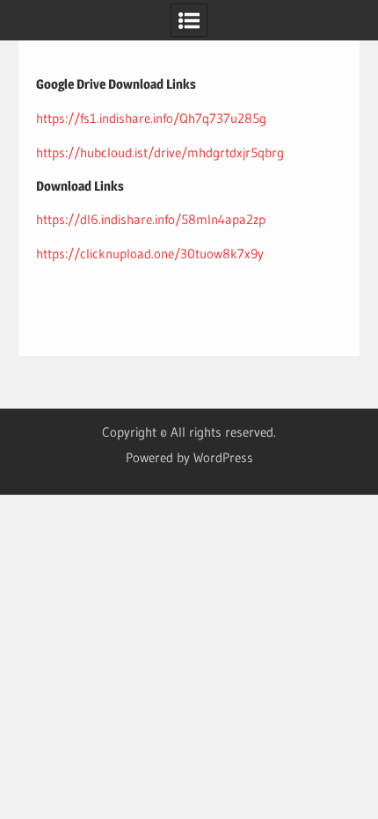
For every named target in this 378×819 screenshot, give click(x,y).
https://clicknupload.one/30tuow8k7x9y (150, 253)
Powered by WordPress (189, 457)
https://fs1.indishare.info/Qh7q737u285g (151, 118)
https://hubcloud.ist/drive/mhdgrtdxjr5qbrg (160, 152)
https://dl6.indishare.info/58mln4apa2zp (150, 219)
